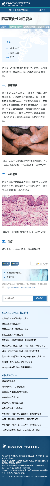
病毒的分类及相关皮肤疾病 (13, 386)
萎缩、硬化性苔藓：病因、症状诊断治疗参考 (20, 351)
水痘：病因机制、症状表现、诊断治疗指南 (20, 419)
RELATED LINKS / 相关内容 (15, 312)
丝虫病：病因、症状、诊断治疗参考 (17, 362)
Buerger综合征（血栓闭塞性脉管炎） (18, 367)
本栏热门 (43, 10)
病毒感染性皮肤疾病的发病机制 (15, 392)
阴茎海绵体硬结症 (14, 272)
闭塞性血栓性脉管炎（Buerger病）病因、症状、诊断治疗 (25, 356)
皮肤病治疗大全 (16, 27)
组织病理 (14, 52)
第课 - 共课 (42, 263)
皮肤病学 (4, 27)
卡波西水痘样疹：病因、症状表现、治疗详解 (20, 430)
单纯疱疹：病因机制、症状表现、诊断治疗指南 (21, 413)
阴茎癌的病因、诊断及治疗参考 (15, 329)
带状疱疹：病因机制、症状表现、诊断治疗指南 (21, 424)
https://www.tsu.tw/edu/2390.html (21, 287)
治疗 (12, 56)
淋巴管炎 (15, 264)
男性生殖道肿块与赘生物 (12, 334)
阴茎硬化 (6, 264)
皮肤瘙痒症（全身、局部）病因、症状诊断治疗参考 (23, 345)
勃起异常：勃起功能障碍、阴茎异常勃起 (19, 340)
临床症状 (14, 48)
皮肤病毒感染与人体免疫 (12, 408)
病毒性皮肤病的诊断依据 (12, 403)
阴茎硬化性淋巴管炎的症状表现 (15, 318)
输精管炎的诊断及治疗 (11, 324)
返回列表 (10, 277)
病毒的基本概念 (8, 381)
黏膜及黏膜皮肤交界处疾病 (33, 27)
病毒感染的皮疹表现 (10, 397)
